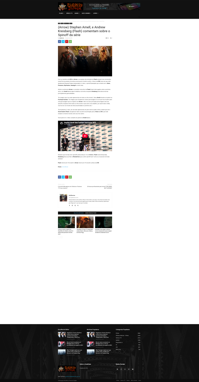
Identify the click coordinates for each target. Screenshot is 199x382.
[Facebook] (59, 41)
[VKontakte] (132, 369)
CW (63, 21)
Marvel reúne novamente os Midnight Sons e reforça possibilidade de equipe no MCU (75, 344)
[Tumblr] (75, 205)
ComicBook (65, 167)
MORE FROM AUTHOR (90, 213)
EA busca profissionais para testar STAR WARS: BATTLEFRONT (99, 187)
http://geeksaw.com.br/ (73, 197)
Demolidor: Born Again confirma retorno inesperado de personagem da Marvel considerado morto (103, 231)
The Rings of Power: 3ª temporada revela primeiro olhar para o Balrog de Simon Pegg (85, 231)
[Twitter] (63, 41)
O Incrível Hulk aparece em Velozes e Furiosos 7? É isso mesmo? (70, 187)
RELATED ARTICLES (79, 213)
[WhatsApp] (70, 41)
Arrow (66, 21)
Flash (71, 23)
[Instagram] (73, 205)
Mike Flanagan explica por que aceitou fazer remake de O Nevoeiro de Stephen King (74, 351)
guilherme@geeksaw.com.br (72, 376)
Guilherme (61, 38)
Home (59, 21)
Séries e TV (66, 23)
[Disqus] (85, 261)
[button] (139, 17)
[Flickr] (124, 369)
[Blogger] (117, 369)
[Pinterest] (66, 41)
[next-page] (61, 237)
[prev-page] (59, 237)
